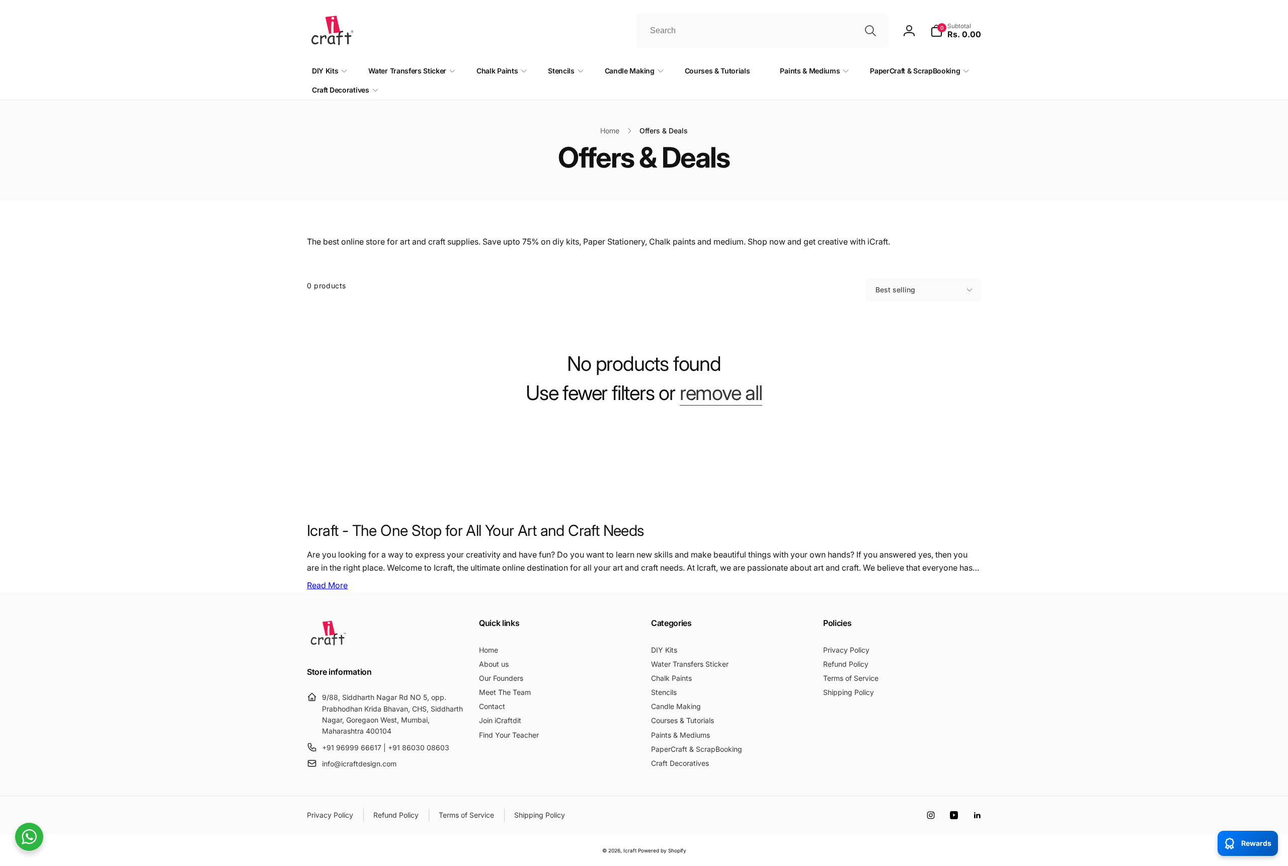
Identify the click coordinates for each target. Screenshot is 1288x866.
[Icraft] (328, 645)
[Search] (870, 31)
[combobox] (762, 30)
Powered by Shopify (662, 850)
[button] (955, 30)
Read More (327, 585)
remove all (721, 393)
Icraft (629, 850)
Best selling (895, 289)
